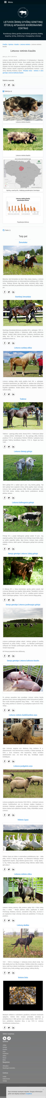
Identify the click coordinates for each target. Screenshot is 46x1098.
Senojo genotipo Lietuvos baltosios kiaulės (23, 660)
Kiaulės (16, 44)
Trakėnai (23, 399)
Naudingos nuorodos (9, 1068)
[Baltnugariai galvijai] (23, 518)
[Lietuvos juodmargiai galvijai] (23, 622)
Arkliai (4, 1045)
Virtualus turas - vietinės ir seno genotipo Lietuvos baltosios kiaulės (23, 72)
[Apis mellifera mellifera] (23, 995)
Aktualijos (5, 1066)
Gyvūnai (10, 44)
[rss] (4, 1038)
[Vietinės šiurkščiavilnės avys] (23, 731)
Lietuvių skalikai (23, 925)
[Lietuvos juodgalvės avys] (23, 783)
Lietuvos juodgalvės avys (23, 766)
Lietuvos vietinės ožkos (23, 874)
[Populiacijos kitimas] (23, 207)
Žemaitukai (23, 242)
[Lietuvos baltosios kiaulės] (23, 678)
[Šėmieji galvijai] (23, 467)
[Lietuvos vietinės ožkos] (23, 890)
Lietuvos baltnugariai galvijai (23, 502)
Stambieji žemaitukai (23, 296)
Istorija (5, 1081)
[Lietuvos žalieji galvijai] (23, 571)
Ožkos (4, 1056)
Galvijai (5, 1047)
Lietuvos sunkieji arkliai (23, 347)
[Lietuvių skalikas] (23, 943)
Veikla (4, 1077)
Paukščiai (5, 1054)
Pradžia (5, 44)
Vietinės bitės (23, 977)
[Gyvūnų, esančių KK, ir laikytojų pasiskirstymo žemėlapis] (23, 173)
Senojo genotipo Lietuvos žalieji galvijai (23, 553)
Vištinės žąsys (23, 819)
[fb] (4, 85)
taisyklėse (29, 1094)
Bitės (4, 1060)
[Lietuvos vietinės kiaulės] (23, 107)
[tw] (9, 85)
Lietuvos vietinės (25, 44)
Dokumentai (6, 1079)
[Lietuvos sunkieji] (23, 364)
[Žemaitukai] (23, 260)
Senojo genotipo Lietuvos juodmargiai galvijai (23, 604)
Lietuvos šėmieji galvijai (23, 451)
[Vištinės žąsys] (23, 837)
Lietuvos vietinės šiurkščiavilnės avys (23, 715)
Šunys (4, 1058)
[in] (13, 85)
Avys (4, 1051)
